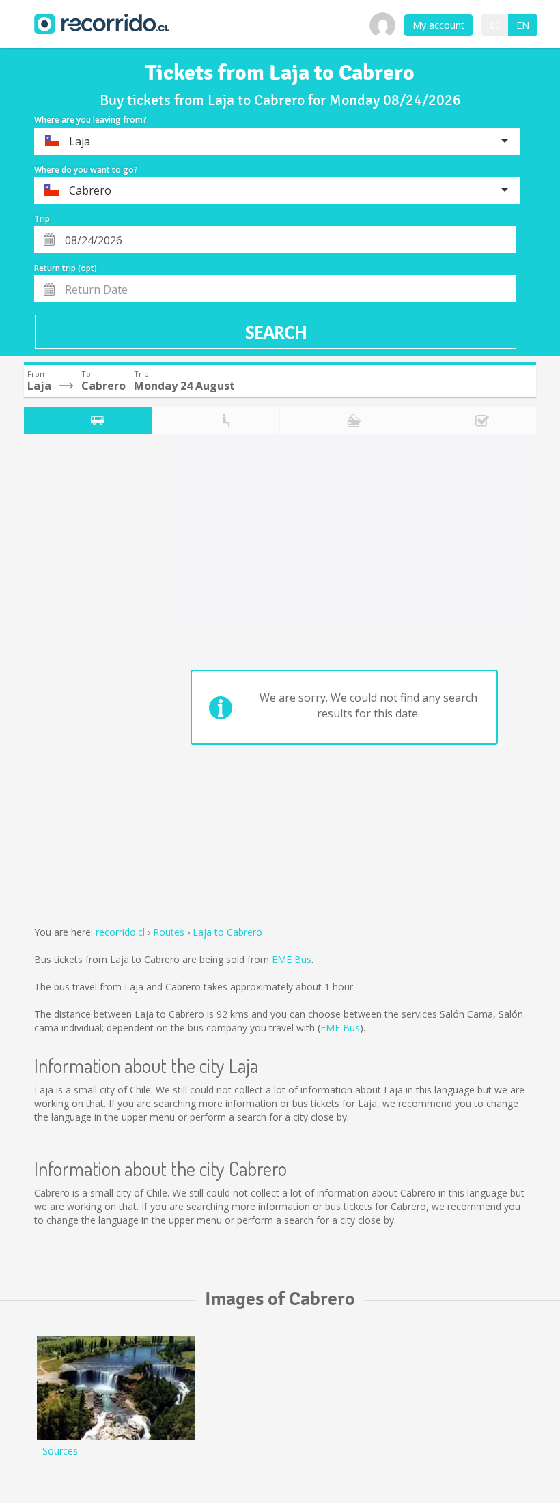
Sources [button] (60, 1450)
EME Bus (291, 959)
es (495, 24)
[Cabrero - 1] (116, 1388)
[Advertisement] (78, 660)
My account (438, 24)
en (522, 24)
